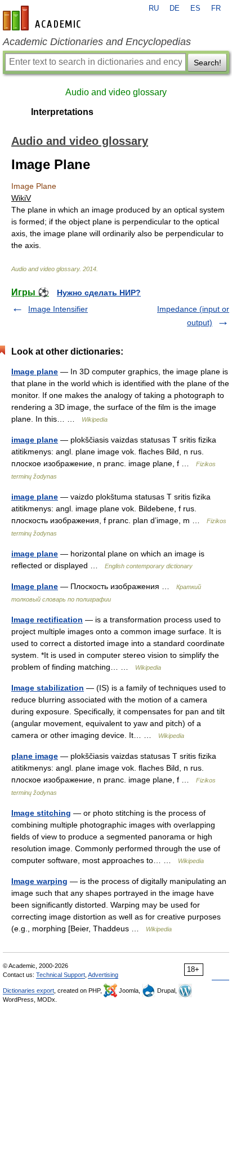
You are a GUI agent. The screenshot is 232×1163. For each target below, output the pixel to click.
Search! (207, 62)
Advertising (103, 974)
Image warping (39, 881)
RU (154, 8)
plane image (34, 755)
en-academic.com (43, 18)
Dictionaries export (28, 990)
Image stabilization (47, 687)
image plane (34, 439)
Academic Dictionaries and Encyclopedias (97, 41)
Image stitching (41, 812)
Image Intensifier (58, 308)
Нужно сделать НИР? (99, 292)
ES (195, 8)
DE (174, 8)
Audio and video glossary (116, 92)
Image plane (34, 371)
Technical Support (60, 974)
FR (216, 8)
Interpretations (62, 112)
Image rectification (47, 619)
